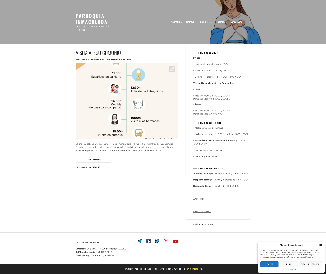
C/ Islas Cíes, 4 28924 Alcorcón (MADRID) (107, 248)
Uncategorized (94, 167)
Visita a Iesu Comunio (98, 52)
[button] (321, 245)
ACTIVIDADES (236, 22)
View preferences (311, 264)
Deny (288, 264)
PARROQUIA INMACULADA (91, 18)
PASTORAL (190, 22)
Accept (269, 264)
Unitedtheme (196, 269)
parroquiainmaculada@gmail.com (98, 255)
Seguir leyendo (94, 159)
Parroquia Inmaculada (121, 59)
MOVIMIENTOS (206, 22)
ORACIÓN (221, 22)
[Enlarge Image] (172, 69)
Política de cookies (202, 211)
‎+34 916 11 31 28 (104, 252)
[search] (249, 22)
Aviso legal (292, 270)
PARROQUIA (175, 22)
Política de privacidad (203, 224)
